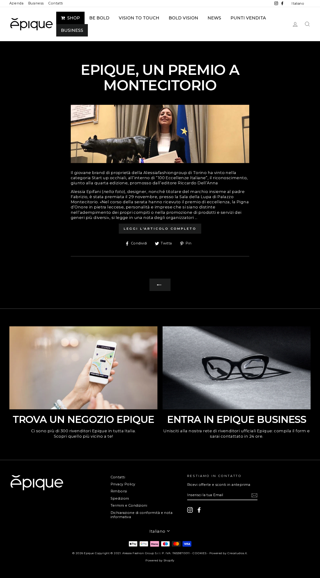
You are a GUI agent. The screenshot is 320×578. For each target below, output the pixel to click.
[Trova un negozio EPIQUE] (83, 368)
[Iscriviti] (254, 495)
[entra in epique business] (237, 368)
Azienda (16, 3)
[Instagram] (190, 510)
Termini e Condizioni (129, 505)
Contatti (55, 3)
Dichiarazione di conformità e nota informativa (141, 515)
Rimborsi (119, 491)
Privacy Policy (123, 484)
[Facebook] (199, 510)
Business (36, 3)
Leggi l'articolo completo (160, 228)
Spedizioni (120, 498)
